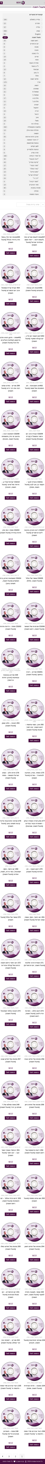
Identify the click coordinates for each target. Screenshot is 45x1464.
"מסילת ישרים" (33, 175)
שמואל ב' (35, 95)
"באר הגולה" (34, 169)
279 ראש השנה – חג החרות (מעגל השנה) (34, 870)
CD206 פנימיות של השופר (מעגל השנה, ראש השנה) (34, 627)
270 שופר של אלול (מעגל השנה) (11, 918)
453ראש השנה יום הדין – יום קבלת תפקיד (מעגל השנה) (34, 338)
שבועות (36, 69)
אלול (36, 76)
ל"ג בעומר (34, 66)
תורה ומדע (34, 153)
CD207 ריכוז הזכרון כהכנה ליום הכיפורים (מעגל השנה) (34, 532)
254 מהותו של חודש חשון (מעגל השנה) (34, 1247)
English (37, 34)
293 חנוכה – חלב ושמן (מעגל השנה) (11, 724)
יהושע (36, 85)
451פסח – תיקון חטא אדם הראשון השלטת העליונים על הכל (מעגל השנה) (10, 340)
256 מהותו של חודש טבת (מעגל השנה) (34, 1060)
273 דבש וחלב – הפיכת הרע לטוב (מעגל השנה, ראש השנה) (34, 1013)
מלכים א (35, 98)
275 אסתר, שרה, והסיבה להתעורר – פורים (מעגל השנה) (34, 775)
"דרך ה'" (35, 178)
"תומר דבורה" (33, 181)
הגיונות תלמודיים (32, 149)
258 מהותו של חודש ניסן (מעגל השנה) (34, 1106)
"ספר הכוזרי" (34, 165)
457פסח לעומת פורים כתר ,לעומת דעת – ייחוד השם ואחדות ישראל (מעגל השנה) (34, 241)
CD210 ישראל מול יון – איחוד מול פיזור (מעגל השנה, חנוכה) (11, 484)
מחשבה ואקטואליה (34, 127)
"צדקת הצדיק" (33, 162)
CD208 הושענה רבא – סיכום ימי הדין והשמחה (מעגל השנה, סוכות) (11, 436)
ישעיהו (36, 105)
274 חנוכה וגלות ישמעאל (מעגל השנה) (10, 1012)
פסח (36, 60)
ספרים (37, 23)
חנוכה (36, 50)
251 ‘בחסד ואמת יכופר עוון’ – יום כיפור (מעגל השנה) (11, 1152)
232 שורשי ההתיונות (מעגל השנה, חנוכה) (34, 1341)
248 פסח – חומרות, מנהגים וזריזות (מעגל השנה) (10, 1433)
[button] (44, 2)
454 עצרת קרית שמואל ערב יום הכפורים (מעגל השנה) (11, 290)
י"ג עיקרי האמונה (32, 140)
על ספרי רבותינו (35, 156)
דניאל (36, 114)
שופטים (36, 89)
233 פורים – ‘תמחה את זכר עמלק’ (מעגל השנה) (10, 1341)
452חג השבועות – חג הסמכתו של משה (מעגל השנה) (34, 388)
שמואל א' (35, 92)
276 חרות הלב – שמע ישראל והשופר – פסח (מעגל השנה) (10, 775)
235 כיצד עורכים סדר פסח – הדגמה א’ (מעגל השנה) (10, 1387)
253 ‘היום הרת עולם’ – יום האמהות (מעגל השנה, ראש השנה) (10, 1200)
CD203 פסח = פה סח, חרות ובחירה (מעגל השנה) (10, 531)
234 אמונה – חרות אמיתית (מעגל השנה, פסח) (34, 1387)
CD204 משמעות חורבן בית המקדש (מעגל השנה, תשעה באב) (10, 580)
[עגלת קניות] (7, 3)
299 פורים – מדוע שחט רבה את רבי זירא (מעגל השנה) (10, 388)
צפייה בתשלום (35, 19)
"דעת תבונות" (33, 159)
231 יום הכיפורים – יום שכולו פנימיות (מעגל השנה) (10, 1294)
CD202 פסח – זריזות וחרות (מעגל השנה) (10, 627)
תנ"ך (38, 82)
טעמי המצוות (34, 194)
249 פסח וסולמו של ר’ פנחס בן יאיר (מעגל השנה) (10, 1106)
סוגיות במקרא (35, 188)
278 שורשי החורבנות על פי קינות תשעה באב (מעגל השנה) (10, 823)
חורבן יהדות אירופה (31, 137)
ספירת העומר (33, 63)
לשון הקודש (34, 146)
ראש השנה (34, 41)
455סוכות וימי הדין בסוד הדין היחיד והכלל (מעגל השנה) (10, 239)
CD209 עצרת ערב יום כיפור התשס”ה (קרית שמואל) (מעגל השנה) (34, 436)
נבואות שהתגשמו (32, 143)
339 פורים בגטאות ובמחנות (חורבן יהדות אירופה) (10, 677)
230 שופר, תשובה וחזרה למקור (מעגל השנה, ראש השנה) (34, 1294)
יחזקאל (36, 108)
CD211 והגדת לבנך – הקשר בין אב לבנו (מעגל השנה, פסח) (34, 484)
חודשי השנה (34, 79)
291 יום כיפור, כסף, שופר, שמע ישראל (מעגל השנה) (34, 918)
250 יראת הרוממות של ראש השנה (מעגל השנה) (34, 1151)
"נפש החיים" (34, 172)
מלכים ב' (35, 101)
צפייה (38, 27)
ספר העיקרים (33, 185)
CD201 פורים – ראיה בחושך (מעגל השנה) (34, 673)
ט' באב (36, 73)
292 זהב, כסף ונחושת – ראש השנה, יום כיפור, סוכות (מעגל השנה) (34, 727)
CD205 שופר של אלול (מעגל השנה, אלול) (34, 579)
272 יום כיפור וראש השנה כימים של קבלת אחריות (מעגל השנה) (11, 965)
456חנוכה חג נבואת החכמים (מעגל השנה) (34, 289)
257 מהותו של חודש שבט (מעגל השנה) (11, 1060)
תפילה (36, 191)
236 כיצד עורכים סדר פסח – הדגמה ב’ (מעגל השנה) (34, 1432)
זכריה (36, 111)
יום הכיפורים (34, 44)
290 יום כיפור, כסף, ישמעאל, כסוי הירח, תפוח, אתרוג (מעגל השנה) (10, 871)
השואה (36, 133)
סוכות (36, 47)
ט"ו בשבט (35, 53)
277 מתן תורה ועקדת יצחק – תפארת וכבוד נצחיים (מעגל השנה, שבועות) (34, 823)
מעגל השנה (36, 37)
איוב (37, 117)
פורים (36, 57)
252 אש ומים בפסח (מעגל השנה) (34, 1199)
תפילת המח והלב (32, 130)
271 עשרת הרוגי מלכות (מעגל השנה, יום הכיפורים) (34, 964)
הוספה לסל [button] (34, 256)
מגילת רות (34, 124)
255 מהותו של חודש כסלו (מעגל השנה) (11, 1247)
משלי (36, 121)
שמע (38, 31)
